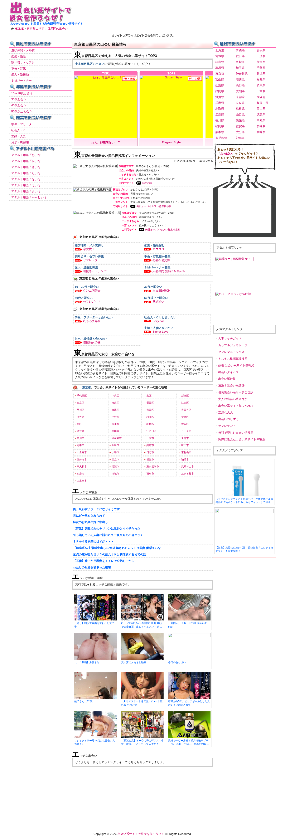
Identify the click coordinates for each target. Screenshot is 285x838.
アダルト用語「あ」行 (25, 155)
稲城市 (115, 473)
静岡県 (219, 91)
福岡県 (219, 126)
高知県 (261, 120)
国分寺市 (82, 459)
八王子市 (186, 431)
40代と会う (18, 105)
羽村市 (150, 473)
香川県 (219, 120)
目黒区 (115, 409)
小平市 (115, 452)
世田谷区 (186, 409)
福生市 (150, 459)
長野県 (240, 85)
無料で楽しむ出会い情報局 (235, 432)
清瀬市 (115, 466)
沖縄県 (240, 138)
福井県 (261, 79)
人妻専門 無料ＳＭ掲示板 (169, 271)
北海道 (219, 50)
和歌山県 (262, 102)
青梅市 (185, 438)
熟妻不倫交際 (161, 260)
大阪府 (261, 97)
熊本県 (219, 132)
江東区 (185, 402)
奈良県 (240, 102)
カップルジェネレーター (234, 345)
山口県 (240, 114)
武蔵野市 (117, 438)
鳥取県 (219, 108)
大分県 (240, 132)
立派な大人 (225, 412)
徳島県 (261, 114)
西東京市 (82, 480)
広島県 (219, 114)
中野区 (115, 416)
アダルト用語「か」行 (25, 161)
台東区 (115, 402)
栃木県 (261, 62)
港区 (148, 395)
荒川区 (115, 424)
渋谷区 (80, 416)
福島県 (219, 62)
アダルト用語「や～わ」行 (28, 197)
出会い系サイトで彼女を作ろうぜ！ (140, 833)
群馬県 (219, 67)
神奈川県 (242, 73)
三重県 (261, 91)
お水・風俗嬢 (20, 142)
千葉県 (261, 67)
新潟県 (261, 73)
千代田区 (82, 395)
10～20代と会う (22, 93)
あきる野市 (187, 473)
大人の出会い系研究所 (232, 399)
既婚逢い (158, 301)
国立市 (115, 459)
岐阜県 (261, 85)
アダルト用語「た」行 (25, 173)
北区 (79, 424)
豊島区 (185, 416)
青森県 (240, 50)
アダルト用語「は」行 (25, 185)
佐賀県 (240, 126)
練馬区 (185, 424)
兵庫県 (219, 102)
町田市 (185, 445)
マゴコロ (158, 249)
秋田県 (240, 56)
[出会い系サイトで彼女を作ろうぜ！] (40, 20)
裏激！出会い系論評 (231, 385)
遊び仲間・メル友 (23, 50)
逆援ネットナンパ (94, 271)
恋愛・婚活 (18, 56)
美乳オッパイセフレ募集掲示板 (154, 206)
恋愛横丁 (89, 249)
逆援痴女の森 (92, 342)
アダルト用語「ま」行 (25, 191)
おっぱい (226, 153)
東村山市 (186, 452)
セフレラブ (90, 260)
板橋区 (150, 424)
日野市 (150, 452)
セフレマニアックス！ (232, 352)
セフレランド (227, 425)
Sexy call (158, 321)
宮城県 (219, 56)
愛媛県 (240, 120)
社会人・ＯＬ (20, 130)
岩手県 (261, 50)
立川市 (80, 438)
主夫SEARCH (161, 290)
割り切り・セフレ (23, 62)
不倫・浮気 (18, 68)
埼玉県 (240, 67)
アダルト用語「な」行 (25, 179)
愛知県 (240, 91)
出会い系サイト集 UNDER (235, 405)
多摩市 (80, 473)
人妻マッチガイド (230, 338)
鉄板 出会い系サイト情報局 (236, 365)
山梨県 (219, 85)
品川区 (80, 409)
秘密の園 (147, 182)
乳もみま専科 (92, 321)
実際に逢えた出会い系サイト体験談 (241, 439)
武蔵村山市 (187, 466)
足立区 (80, 431)
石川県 (240, 79)
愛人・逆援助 (20, 74)
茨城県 (240, 62)
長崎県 (261, 126)
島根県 (240, 108)
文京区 (80, 402)
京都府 (240, 97)
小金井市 (82, 452)
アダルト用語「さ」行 (25, 167)
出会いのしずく (228, 419)
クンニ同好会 (92, 290)
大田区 (150, 409)
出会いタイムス (228, 372)
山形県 (261, 56)
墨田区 (150, 402)
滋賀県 (219, 97)
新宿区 (185, 395)
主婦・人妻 (18, 136)
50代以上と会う (21, 111)
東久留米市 (152, 466)
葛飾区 (115, 431)
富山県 (219, 79)
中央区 (115, 395)
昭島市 (115, 445)
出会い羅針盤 (227, 378)
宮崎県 (261, 132)
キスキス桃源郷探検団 (232, 358)
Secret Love (160, 331)
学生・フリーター (23, 124)
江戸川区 (151, 431)
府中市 (80, 445)
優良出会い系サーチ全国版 (235, 392)
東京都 (219, 73)
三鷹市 (150, 438)
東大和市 (82, 466)
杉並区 (150, 416)
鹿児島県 (221, 138)
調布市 (150, 445)
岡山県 (261, 108)
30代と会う (18, 99)
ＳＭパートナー (21, 80)
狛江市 (185, 459)
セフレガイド (92, 301)
